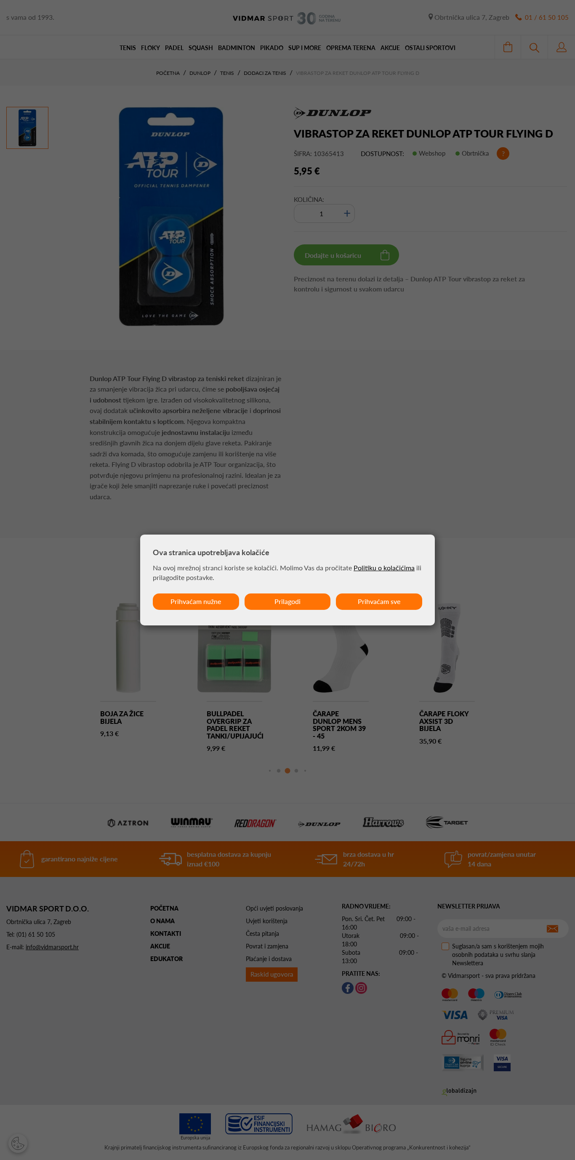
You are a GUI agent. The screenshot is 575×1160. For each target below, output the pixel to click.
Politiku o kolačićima (384, 568)
